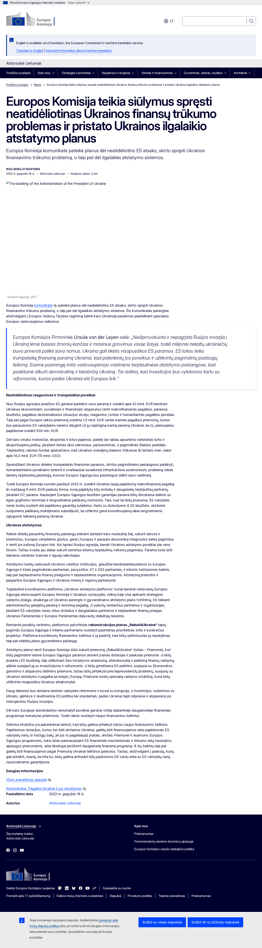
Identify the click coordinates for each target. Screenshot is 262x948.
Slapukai (115, 896)
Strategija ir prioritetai (76, 73)
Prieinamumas (143, 834)
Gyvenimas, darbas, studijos (203, 73)
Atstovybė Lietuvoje (65, 803)
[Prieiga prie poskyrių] (54, 72)
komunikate (43, 305)
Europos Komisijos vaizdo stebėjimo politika (164, 849)
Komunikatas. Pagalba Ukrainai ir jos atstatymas (44, 789)
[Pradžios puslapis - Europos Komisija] (37, 19)
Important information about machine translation (79, 51)
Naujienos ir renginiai (116, 73)
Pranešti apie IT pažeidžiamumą (28, 896)
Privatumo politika (140, 896)
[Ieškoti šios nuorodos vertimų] (55, 306)
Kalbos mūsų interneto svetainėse (80, 896)
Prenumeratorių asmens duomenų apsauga (163, 841)
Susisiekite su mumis (117, 888)
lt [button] (172, 21)
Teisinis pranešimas (171, 896)
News (37, 84)
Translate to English (29, 51)
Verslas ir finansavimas (157, 73)
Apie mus (44, 73)
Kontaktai (240, 73)
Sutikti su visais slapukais (162, 922)
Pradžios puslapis (18, 73)
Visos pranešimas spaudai (26, 780)
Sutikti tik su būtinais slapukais (215, 922)
